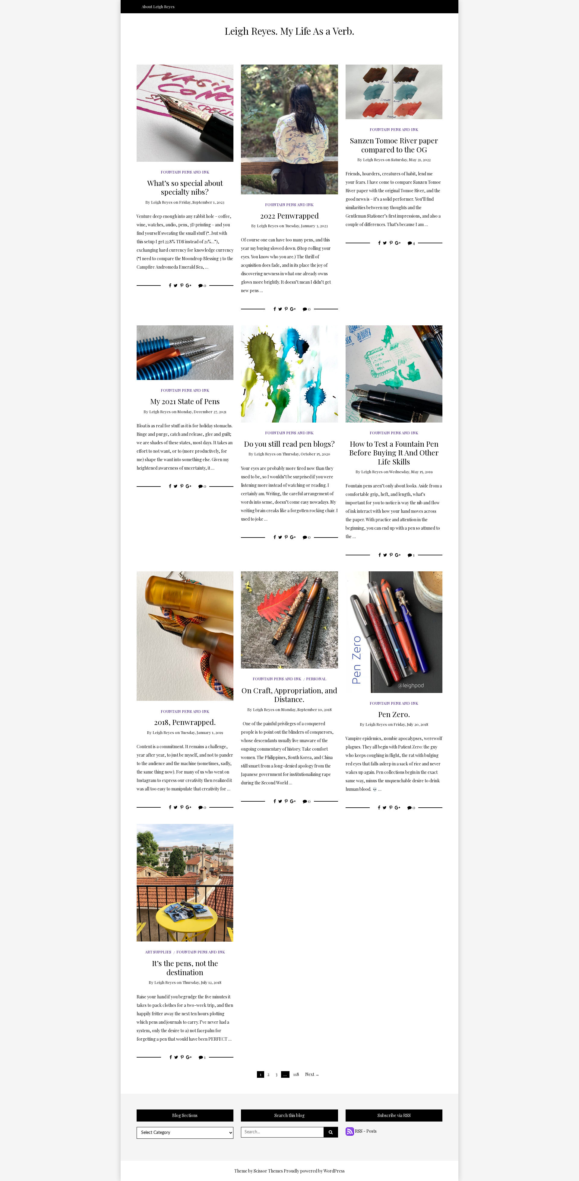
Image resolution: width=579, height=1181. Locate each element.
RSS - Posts (365, 1131)
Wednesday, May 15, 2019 (411, 471)
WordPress (334, 1171)
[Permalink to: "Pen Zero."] (394, 631)
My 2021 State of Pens (185, 401)
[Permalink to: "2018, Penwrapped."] (185, 635)
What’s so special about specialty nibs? (185, 187)
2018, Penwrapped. (185, 722)
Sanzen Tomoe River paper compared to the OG (394, 144)
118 (296, 1074)
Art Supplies (158, 951)
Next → (312, 1074)
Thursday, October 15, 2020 (306, 453)
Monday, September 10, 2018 (306, 709)
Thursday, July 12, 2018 (201, 982)
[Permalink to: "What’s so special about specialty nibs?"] (185, 113)
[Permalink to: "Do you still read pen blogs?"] (289, 373)
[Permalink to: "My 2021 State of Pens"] (185, 352)
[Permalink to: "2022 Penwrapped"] (289, 129)
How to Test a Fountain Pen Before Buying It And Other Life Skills (394, 452)
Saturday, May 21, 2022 (411, 159)
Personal (316, 678)
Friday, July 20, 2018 (411, 724)
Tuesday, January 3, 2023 (306, 225)
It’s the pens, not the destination (185, 967)
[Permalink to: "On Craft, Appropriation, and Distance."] (289, 619)
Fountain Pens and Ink (185, 171)
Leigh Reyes (161, 202)
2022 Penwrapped (289, 215)
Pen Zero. (394, 714)
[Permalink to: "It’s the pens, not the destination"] (185, 882)
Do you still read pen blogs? (289, 443)
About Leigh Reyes (158, 6)
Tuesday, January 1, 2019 (202, 732)
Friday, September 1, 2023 (201, 202)
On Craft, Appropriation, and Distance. (289, 694)
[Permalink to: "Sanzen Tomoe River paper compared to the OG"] (394, 91)
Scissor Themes (268, 1171)
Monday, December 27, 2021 (201, 411)
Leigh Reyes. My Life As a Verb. (289, 30)
